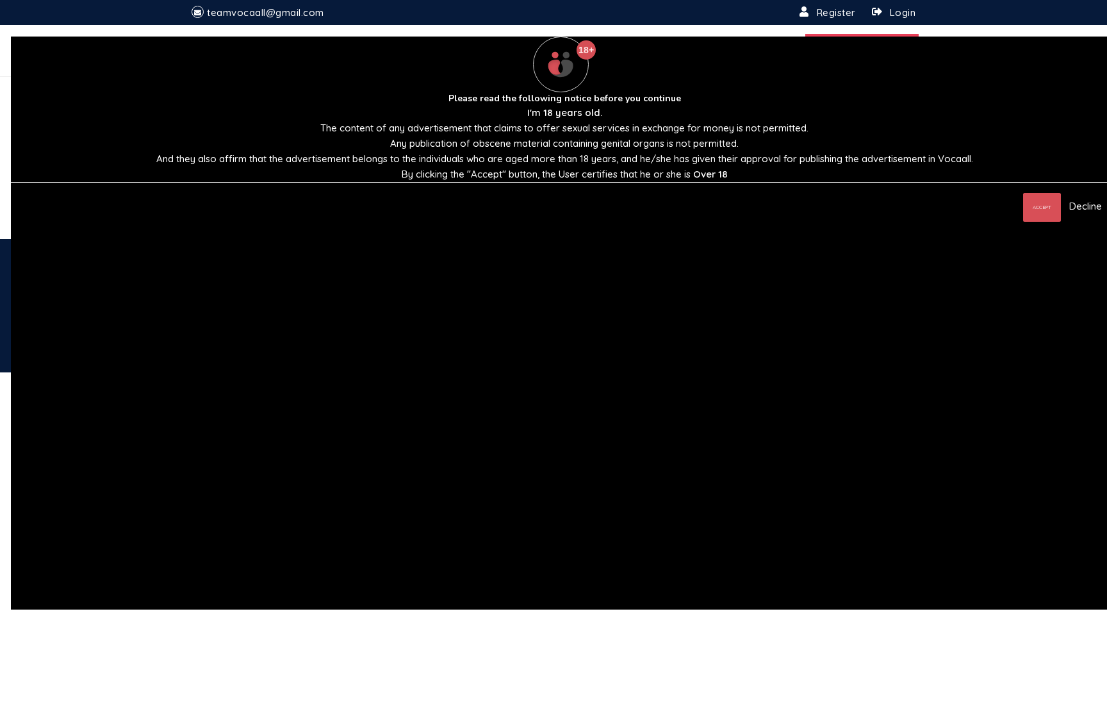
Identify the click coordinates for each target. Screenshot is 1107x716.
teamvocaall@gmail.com (265, 12)
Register (836, 12)
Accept (1042, 207)
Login (903, 12)
